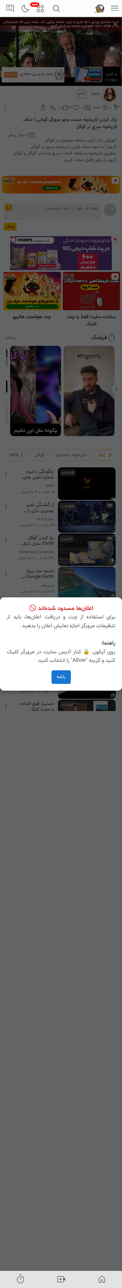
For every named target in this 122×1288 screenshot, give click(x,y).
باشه (61, 677)
